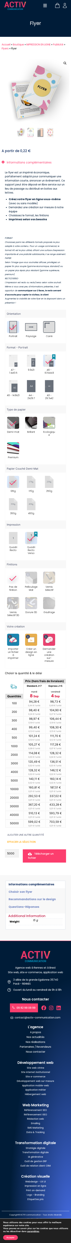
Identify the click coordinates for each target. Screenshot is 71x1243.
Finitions (12, 564)
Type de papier (16, 409)
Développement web (35, 1062)
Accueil (6, 44)
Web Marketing (35, 1105)
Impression (13, 524)
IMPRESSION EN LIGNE (38, 44)
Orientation (14, 313)
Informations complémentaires (31, 884)
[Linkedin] (58, 1007)
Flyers (5, 48)
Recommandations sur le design (32, 899)
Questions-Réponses (24, 907)
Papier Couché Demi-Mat (22, 468)
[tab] (35, 884)
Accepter (10, 1237)
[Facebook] (43, 1007)
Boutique (18, 44)
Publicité (58, 44)
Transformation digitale (35, 1143)
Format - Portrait (17, 347)
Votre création (16, 626)
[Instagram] (51, 1007)
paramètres (33, 1231)
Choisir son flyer (20, 892)
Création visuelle (35, 1176)
